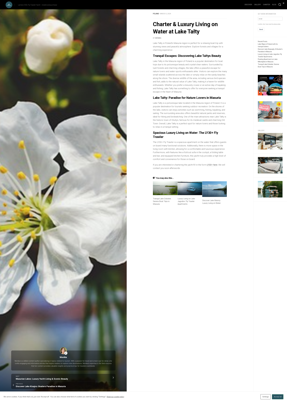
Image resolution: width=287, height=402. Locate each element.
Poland (156, 14)
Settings (265, 397)
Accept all (278, 397)
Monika (158, 38)
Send (261, 29)
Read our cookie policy (115, 397)
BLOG (274, 4)
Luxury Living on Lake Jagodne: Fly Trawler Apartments (186, 201)
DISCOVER (248, 4)
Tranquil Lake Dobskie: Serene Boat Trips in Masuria (162, 201)
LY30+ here (212, 164)
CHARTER (266, 4)
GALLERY (257, 4)
